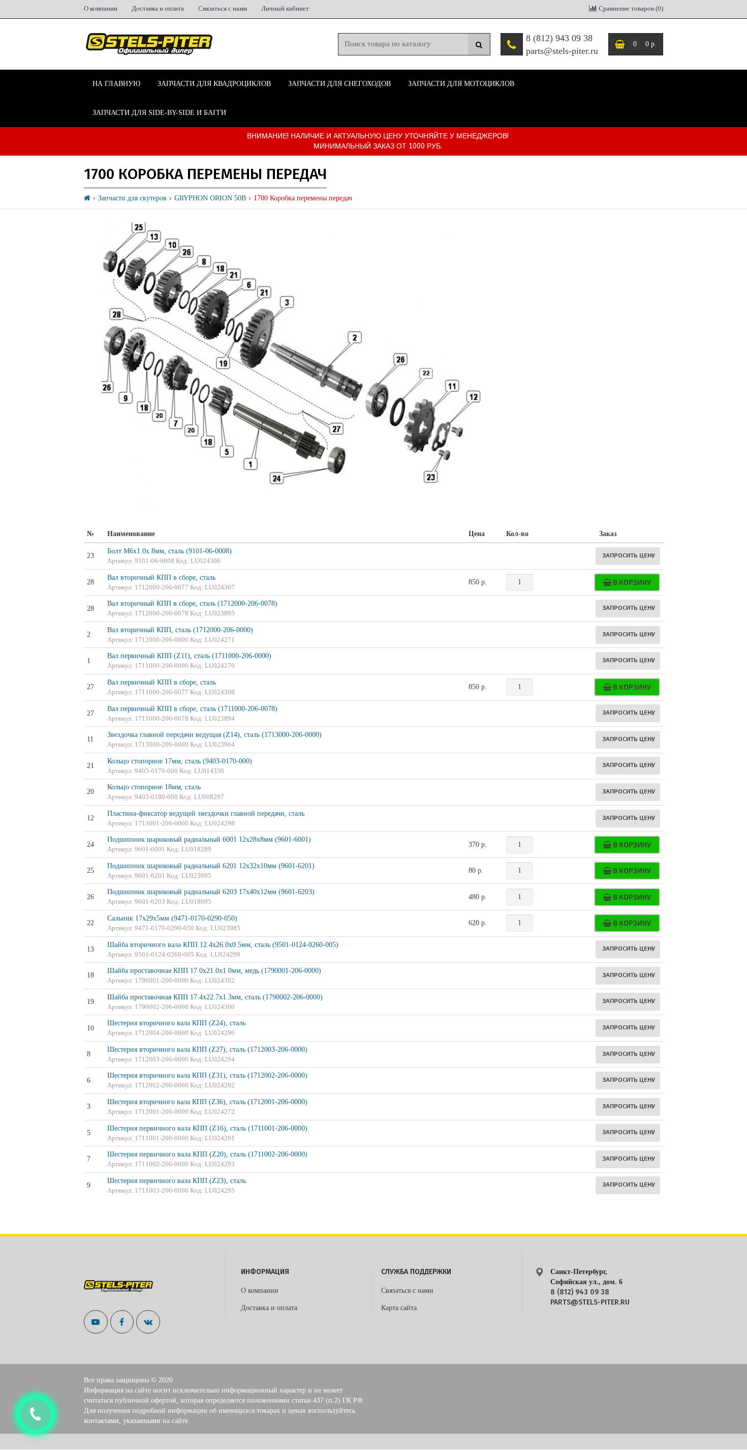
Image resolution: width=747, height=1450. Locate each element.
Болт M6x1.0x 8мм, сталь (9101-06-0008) (169, 551)
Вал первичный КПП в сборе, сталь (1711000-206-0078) (192, 709)
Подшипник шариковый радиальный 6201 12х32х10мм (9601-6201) (211, 866)
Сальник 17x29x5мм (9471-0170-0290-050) (172, 918)
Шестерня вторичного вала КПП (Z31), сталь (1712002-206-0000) (207, 1075)
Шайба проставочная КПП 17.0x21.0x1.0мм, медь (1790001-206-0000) (214, 970)
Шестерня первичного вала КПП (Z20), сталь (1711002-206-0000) (207, 1154)
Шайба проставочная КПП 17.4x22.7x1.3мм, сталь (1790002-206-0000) (215, 997)
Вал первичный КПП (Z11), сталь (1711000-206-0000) (189, 656)
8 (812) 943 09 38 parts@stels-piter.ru (562, 44)
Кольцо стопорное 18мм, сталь (154, 787)
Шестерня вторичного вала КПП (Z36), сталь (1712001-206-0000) (207, 1102)
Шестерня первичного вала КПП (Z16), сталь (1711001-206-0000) (207, 1128)
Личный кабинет (285, 8)
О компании (100, 8)
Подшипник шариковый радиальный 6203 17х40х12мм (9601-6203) (211, 892)
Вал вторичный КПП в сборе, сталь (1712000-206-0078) (192, 603)
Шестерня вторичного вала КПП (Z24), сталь (176, 1023)
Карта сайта (399, 1308)
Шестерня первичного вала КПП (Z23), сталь (176, 1181)
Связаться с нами (222, 8)
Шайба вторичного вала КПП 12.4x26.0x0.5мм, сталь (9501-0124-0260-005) (222, 945)
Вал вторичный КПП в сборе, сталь (161, 577)
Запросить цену (628, 554)
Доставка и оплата (158, 8)
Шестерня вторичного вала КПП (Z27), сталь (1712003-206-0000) (207, 1049)
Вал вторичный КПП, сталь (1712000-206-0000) (180, 630)
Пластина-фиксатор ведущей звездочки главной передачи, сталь (205, 813)
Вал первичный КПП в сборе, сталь (161, 682)
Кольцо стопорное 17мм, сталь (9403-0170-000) (179, 761)
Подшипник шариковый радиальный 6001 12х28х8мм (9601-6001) (209, 839)
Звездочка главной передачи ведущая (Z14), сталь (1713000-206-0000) (214, 734)
